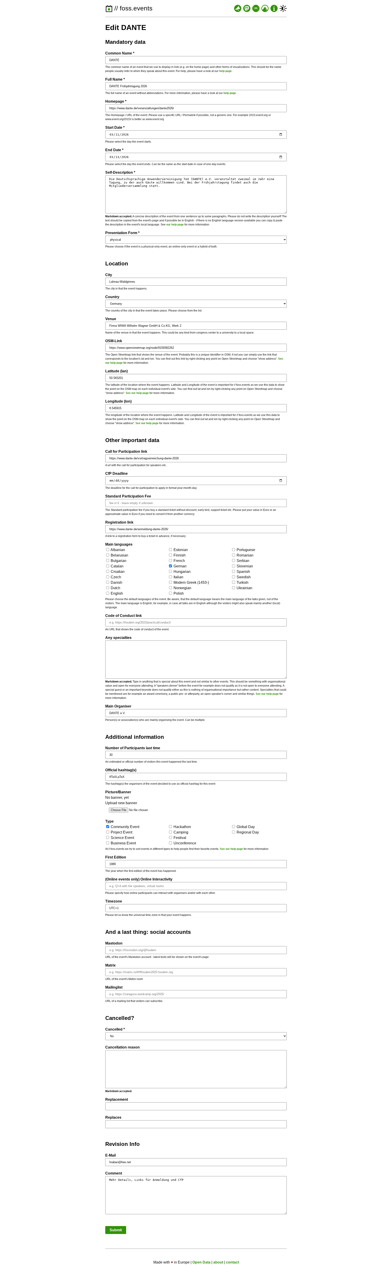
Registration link (119, 522)
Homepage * (115, 101)
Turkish (242, 582)
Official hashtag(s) (120, 770)
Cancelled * (115, 1029)
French (179, 561)
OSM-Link (113, 341)
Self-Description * (120, 172)
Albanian (117, 550)
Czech (115, 577)
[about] (274, 8)
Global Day (245, 827)
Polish (178, 593)
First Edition (115, 857)
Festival (179, 838)
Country (112, 297)
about (218, 1262)
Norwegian (182, 588)
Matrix (110, 965)
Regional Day (247, 832)
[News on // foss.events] (237, 8)
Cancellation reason (122, 1047)
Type (109, 821)
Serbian (242, 561)
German (179, 566)
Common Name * (119, 53)
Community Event (124, 827)
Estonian (180, 550)
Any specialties (118, 638)
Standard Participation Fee (128, 496)
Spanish (243, 572)
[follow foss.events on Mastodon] (246, 8)
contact (232, 1262)
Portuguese (245, 550)
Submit (116, 1230)
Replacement (116, 1099)
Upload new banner (121, 803)
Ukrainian (244, 588)
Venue (110, 319)
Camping (180, 832)
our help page (175, 224)
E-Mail (110, 1155)
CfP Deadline (116, 473)
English (116, 593)
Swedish (243, 577)
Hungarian (182, 572)
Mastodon (113, 943)
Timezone (113, 901)
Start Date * (115, 127)
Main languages (118, 544)
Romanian (244, 555)
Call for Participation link (126, 451)
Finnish (179, 555)
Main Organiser (118, 706)
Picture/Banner (118, 792)
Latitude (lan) (116, 371)
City (108, 275)
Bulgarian (118, 561)
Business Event (123, 843)
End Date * (114, 150)
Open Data (201, 1262)
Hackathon (182, 827)
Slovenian (244, 566)
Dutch (115, 588)
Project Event (121, 832)
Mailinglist (113, 987)
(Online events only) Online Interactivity (138, 879)
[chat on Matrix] (256, 8)
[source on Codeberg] (265, 8)
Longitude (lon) (118, 401)
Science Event (122, 838)
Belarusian (119, 555)
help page (225, 71)
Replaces (113, 1117)
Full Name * (115, 79)
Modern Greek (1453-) (191, 582)
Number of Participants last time (132, 748)
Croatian (117, 572)
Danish (116, 582)
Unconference (184, 843)
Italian (178, 577)
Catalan (116, 566)
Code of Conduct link (123, 616)
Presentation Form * (122, 233)
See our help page (137, 393)
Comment (113, 1173)
